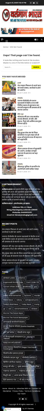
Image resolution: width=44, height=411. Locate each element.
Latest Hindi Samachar (12, 295)
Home (4, 388)
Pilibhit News (8, 300)
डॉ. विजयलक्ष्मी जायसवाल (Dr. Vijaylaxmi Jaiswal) (18, 338)
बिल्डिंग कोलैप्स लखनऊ (12, 362)
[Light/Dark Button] (36, 40)
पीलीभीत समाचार (29, 358)
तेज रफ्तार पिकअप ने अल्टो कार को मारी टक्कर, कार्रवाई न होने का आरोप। (29, 87)
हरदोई (19, 83)
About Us (11, 388)
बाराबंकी (20, 130)
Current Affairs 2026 (11, 286)
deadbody (27, 286)
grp (35, 286)
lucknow (27, 295)
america (21, 278)
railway (19, 300)
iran (4, 291)
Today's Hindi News (10, 304)
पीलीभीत (20, 98)
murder (37, 295)
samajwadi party (32, 300)
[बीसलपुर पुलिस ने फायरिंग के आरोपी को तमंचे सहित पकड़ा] (9, 168)
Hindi (9, 409)
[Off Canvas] (2, 39)
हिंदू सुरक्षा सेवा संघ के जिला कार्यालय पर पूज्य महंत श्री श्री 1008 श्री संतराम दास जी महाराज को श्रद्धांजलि (29, 136)
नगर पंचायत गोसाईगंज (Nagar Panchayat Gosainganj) (19, 348)
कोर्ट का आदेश (8, 332)
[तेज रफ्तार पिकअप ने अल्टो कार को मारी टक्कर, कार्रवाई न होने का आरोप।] (9, 88)
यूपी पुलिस (35, 366)
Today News (26, 304)
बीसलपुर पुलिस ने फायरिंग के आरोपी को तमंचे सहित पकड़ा (28, 168)
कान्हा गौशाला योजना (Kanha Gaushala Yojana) (18, 327)
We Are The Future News (13, 313)
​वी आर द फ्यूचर (25, 380)
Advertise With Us (23, 388)
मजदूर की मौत (8, 366)
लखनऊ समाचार (9, 371)
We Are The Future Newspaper (15, 317)
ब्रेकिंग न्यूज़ (29, 362)
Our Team (21, 394)
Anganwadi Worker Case (13, 282)
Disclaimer (7, 391)
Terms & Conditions (32, 391)
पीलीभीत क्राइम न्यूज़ (11, 358)
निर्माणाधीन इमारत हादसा (13, 353)
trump (36, 304)
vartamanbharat (21, 309)
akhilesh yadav (9, 278)
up (4, 309)
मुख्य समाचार (22, 366)
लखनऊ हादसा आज (26, 371)
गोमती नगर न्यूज (23, 332)
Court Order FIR (32, 282)
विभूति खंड (7, 375)
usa (9, 309)
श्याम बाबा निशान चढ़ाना (24, 375)
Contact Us (36, 388)
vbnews (34, 309)
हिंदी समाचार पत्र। (9, 380)
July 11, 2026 (23, 93)
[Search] (41, 40)
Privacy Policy (17, 391)
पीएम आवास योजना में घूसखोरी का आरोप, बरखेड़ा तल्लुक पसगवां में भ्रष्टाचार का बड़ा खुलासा (29, 152)
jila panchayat (15, 291)
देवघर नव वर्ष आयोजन (11, 343)
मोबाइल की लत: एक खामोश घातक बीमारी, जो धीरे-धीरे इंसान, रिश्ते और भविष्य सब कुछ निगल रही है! (29, 120)
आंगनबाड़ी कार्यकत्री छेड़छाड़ (14, 322)
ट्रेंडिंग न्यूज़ (20, 114)
